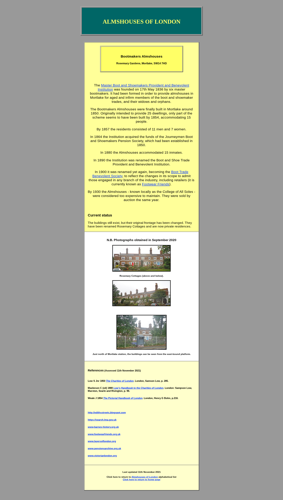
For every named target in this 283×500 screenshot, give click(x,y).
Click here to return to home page (141, 479)
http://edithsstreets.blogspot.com (107, 412)
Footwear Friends (155, 184)
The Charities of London (120, 380)
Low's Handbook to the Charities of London (138, 388)
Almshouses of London (145, 477)
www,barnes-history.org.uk (103, 427)
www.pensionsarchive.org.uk (104, 448)
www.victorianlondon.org (102, 455)
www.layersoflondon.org (102, 441)
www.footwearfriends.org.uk (104, 434)
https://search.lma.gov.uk (102, 419)
